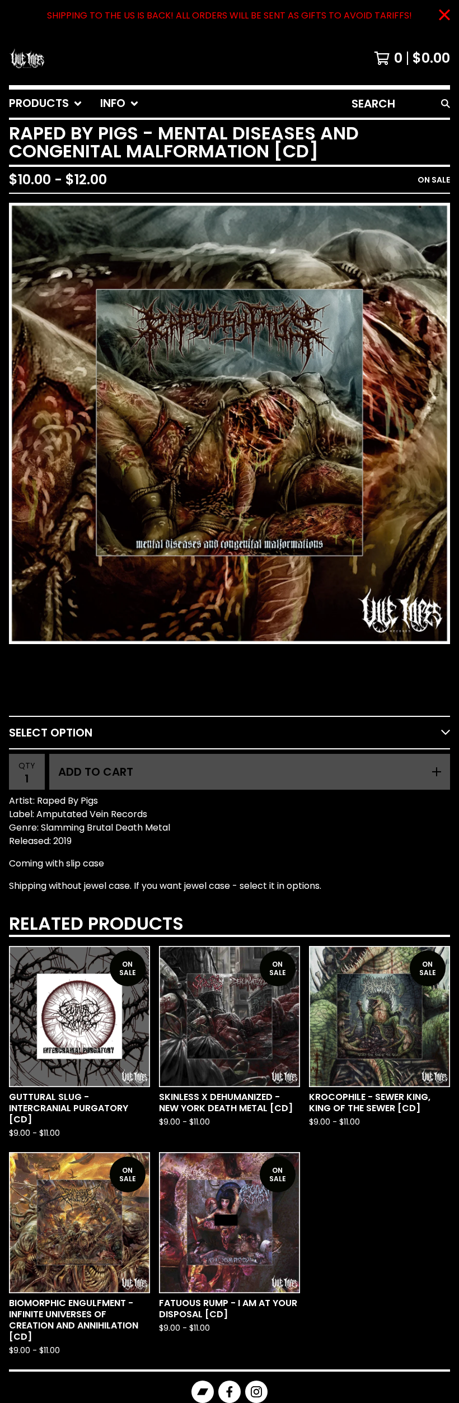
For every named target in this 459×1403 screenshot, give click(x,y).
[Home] (27, 58)
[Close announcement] (444, 16)
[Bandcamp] (202, 1392)
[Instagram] (256, 1392)
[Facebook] (229, 1392)
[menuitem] (45, 104)
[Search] (446, 104)
